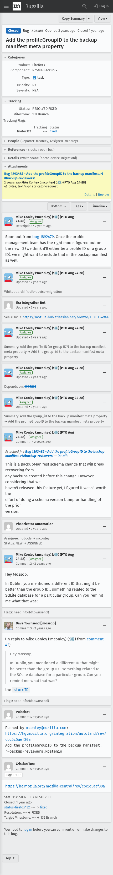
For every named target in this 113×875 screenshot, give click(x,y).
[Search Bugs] (84, 6)
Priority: (23, 85)
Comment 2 (24, 563)
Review (103, 195)
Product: (23, 65)
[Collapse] (104, 221)
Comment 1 (24, 442)
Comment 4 (24, 717)
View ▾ (102, 18)
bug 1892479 (43, 236)
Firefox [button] (38, 65)
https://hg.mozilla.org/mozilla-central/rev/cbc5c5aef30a (55, 786)
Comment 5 (24, 769)
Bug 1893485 (33, 31)
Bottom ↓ (58, 206)
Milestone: (21, 114)
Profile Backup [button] (44, 70)
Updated (22, 282)
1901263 (30, 386)
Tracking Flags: (14, 120)
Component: (20, 70)
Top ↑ (10, 858)
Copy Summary (73, 18)
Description (24, 226)
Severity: (23, 90)
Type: (26, 77)
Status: (24, 109)
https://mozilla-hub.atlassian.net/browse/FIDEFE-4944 (66, 317)
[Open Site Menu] (6, 6)
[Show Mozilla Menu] (17, 6)
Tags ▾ (79, 206)
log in (27, 829)
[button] (101, 6)
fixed (53, 131)
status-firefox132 (17, 807)
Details (89, 195)
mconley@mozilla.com (46, 728)
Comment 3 (24, 628)
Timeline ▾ (99, 206)
